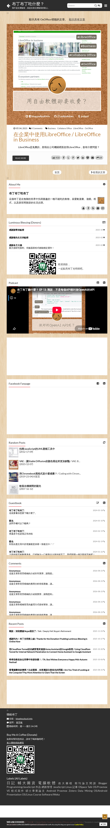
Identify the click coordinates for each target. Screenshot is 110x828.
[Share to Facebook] (63, 157)
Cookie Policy (78, 824)
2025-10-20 (98, 649)
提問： (16, 722)
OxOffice (89, 128)
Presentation (14, 794)
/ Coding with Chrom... (50, 473)
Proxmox (62, 790)
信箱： (20, 718)
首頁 (57, 172)
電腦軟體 (47, 783)
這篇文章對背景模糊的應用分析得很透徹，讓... (31, 583)
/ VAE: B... (49, 461)
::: (8, 12)
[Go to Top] (104, 816)
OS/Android (100, 790)
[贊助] (102, 208)
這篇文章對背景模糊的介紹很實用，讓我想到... (31, 594)
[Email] (98, 208)
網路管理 (47, 786)
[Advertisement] (57, 356)
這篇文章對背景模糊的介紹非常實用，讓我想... (31, 573)
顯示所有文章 (77, 19)
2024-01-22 (98, 552)
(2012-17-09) (26, 451)
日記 (11, 783)
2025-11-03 (98, 631)
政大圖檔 (65, 783)
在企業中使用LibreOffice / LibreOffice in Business (57, 137)
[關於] (83, 208)
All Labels (21, 778)
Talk (90, 786)
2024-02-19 (98, 531)
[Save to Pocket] (87, 157)
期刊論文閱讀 (86, 783)
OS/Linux (27, 794)
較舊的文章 (99, 172)
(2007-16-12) (26, 488)
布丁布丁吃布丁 (16, 510)
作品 (38, 786)
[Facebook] (88, 208)
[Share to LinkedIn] (83, 157)
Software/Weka (51, 794)
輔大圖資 (27, 783)
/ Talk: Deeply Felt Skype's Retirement (40, 631)
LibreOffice (78, 128)
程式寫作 (17, 790)
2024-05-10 (98, 521)
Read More (20, 158)
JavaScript (59, 786)
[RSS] (93, 208)
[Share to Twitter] (78, 157)
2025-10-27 (98, 639)
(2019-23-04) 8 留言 (29, 476)
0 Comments (37, 128)
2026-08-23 (98, 571)
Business (52, 128)
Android (51, 790)
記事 (75, 786)
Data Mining (85, 790)
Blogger (102, 783)
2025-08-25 (98, 670)
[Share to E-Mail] (92, 157)
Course (37, 794)
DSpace (82, 786)
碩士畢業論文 (35, 790)
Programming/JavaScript (21, 786)
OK (104, 824)
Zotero (73, 790)
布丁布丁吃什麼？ (28, 3)
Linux (68, 786)
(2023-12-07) (26, 464)
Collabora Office (64, 128)
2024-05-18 (98, 510)
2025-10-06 (98, 659)
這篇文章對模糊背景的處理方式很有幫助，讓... (31, 604)
